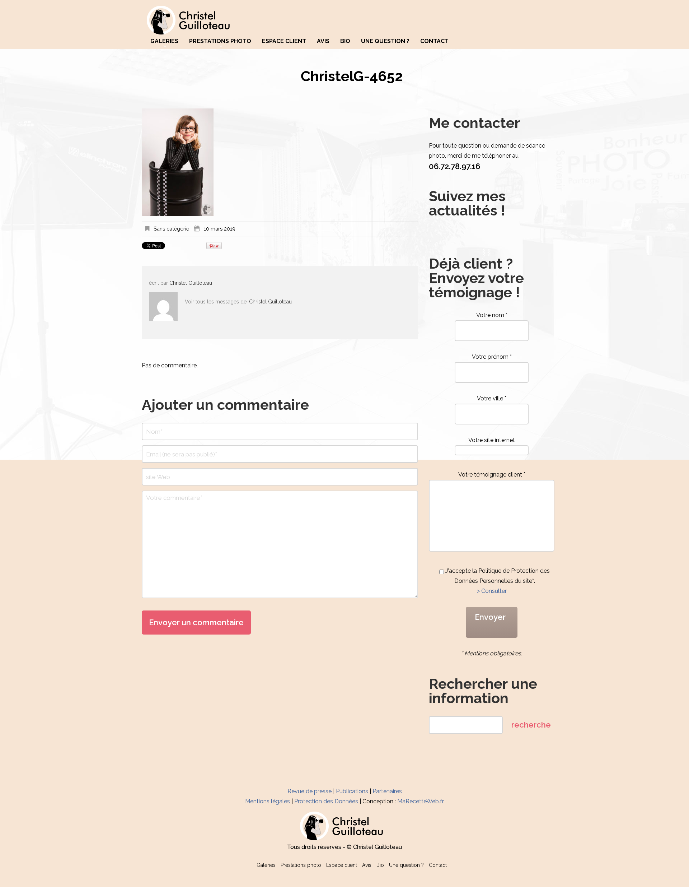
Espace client (284, 41)
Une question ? (385, 41)
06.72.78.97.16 (454, 166)
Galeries (164, 41)
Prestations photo (220, 41)
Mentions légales (267, 801)
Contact (434, 41)
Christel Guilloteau (190, 283)
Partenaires (387, 791)
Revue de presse (309, 791)
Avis (323, 41)
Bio (345, 41)
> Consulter (492, 591)
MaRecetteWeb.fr (420, 801)
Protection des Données (326, 801)
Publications (352, 791)
